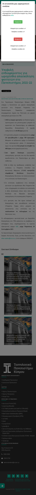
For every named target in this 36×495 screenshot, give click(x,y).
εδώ (12, 15)
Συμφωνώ (18, 22)
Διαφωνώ (18, 39)
